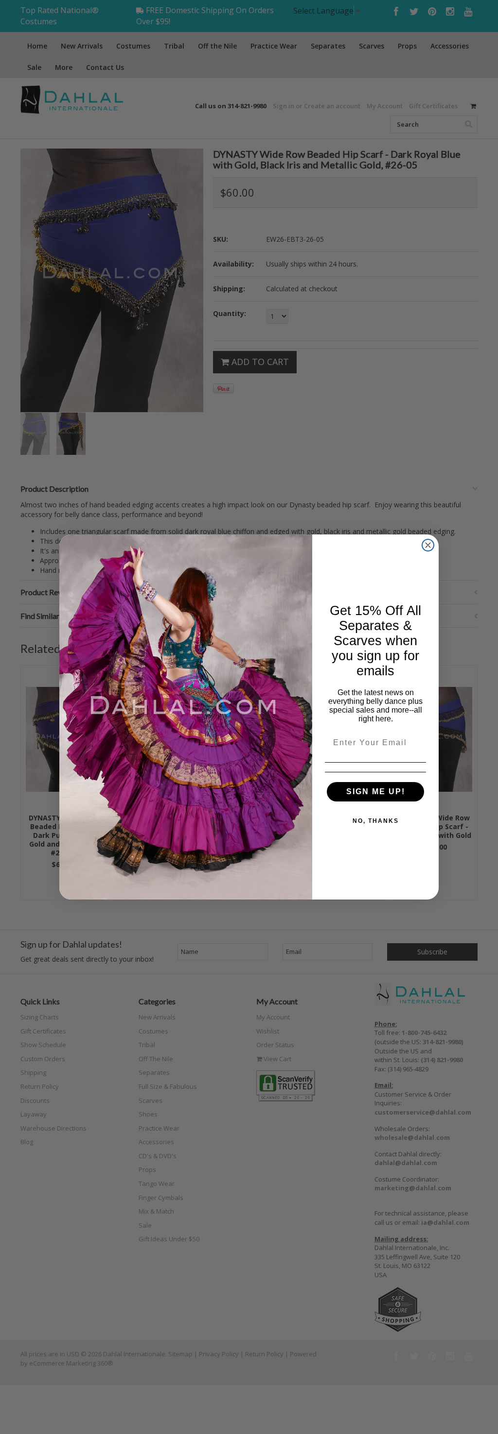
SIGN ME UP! (375, 791)
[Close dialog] (428, 545)
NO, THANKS (376, 820)
